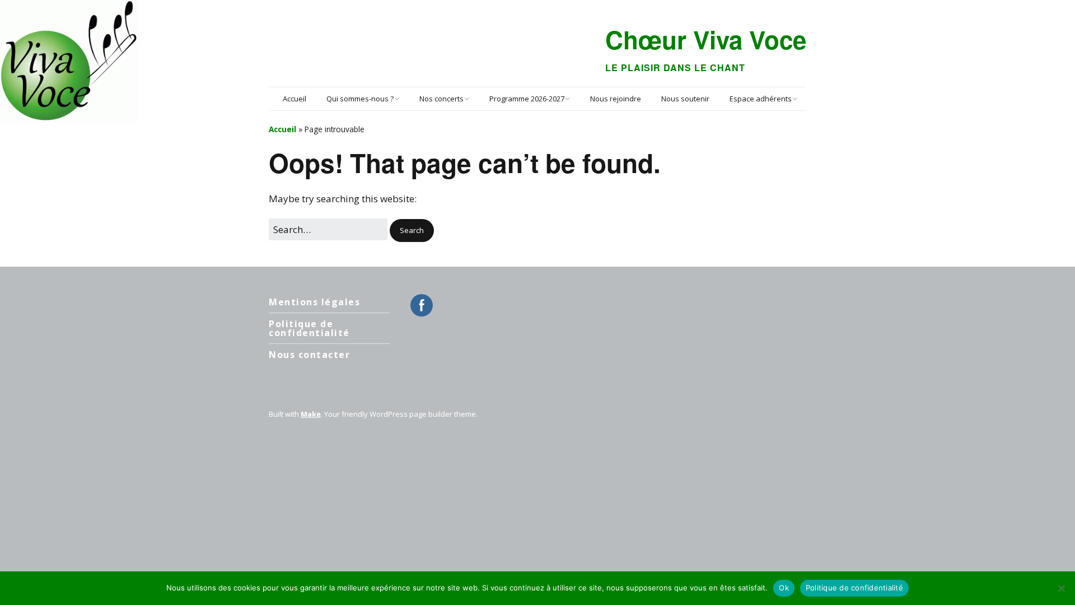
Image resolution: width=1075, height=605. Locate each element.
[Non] (1061, 588)
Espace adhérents (761, 99)
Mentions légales (314, 302)
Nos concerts (441, 99)
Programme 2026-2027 (526, 99)
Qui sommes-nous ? (360, 99)
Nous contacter (309, 354)
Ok (784, 587)
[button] (412, 230)
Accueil (294, 99)
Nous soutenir (685, 99)
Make (311, 414)
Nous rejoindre (615, 99)
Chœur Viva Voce (705, 39)
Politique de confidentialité (309, 328)
